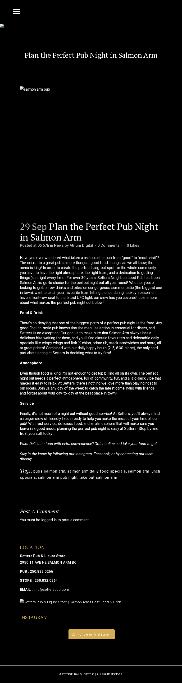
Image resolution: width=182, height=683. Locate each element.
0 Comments (108, 245)
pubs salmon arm (49, 471)
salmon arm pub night (58, 477)
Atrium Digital (81, 245)
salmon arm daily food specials (96, 471)
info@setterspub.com (51, 589)
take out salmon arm (98, 477)
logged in (49, 520)
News (59, 245)
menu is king (30, 267)
